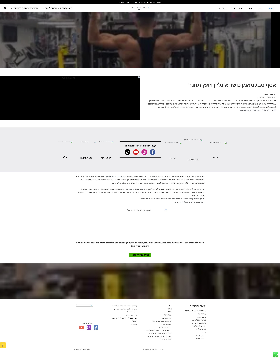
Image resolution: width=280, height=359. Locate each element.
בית (260, 8)
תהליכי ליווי (106, 158)
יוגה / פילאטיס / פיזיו (199, 326)
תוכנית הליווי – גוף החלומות (58, 8)
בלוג (251, 8)
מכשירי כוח (202, 314)
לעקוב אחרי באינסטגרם (185, 107)
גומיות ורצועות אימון (199, 323)
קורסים (173, 158)
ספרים (216, 157)
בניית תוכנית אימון (165, 327)
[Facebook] (96, 327)
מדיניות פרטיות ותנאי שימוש (162, 321)
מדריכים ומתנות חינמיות (25, 8)
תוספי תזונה (237, 8)
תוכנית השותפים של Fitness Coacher (159, 333)
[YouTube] (82, 327)
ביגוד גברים (199, 336)
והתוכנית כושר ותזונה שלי (135, 189)
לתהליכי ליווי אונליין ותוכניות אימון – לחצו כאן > (258, 110)
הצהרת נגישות (167, 318)
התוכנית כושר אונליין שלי (114, 176)
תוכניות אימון (86, 158)
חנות (223, 8)
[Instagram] (89, 327)
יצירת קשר (168, 315)
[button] (5, 8)
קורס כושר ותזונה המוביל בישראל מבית (158, 330)
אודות (270, 8)
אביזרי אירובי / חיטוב (199, 320)
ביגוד (204, 332)
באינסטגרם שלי (198, 189)
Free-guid (134, 324)
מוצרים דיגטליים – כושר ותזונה (195, 311)
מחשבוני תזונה (166, 324)
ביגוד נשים (199, 339)
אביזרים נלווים (201, 329)
